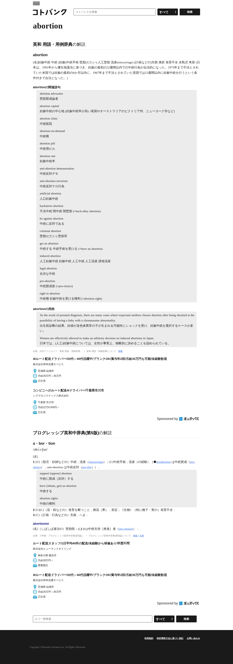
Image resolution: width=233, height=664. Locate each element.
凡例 (141, 535)
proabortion (163, 462)
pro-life (86, 467)
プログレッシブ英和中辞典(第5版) (66, 432)
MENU (36, 3)
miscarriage (96, 462)
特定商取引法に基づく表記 (170, 638)
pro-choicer (126, 529)
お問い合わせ (193, 638)
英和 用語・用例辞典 (52, 44)
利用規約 (148, 638)
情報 (120, 351)
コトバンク (50, 12)
